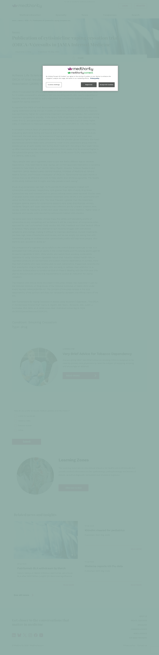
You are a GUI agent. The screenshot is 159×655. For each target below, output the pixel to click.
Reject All (88, 84)
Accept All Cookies (106, 84)
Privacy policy (94, 78)
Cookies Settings (54, 84)
